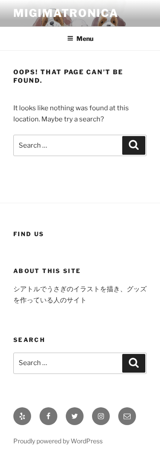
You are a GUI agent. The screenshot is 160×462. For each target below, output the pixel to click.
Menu (84, 38)
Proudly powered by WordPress (58, 441)
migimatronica (66, 13)
